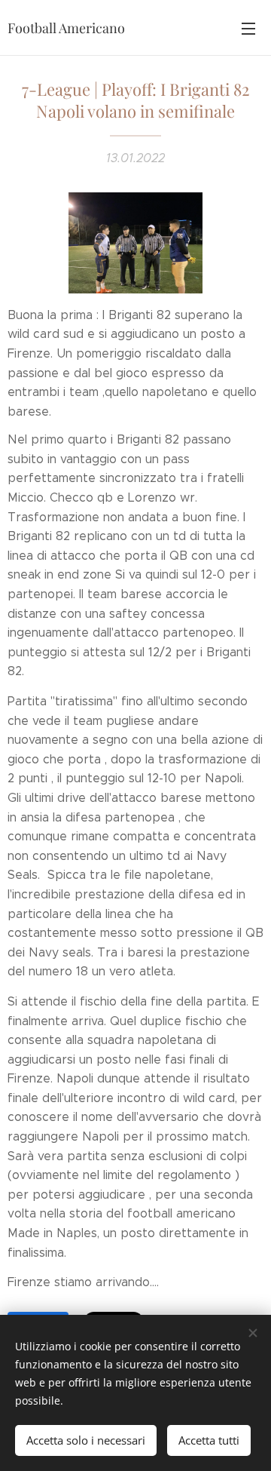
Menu (248, 28)
